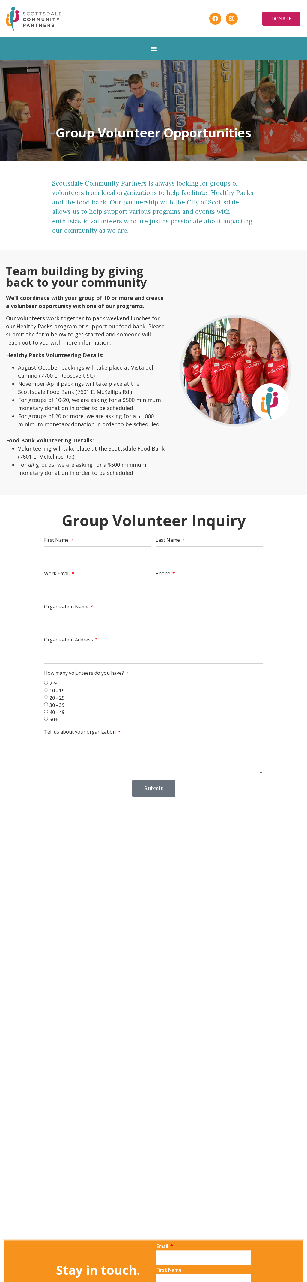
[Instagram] (232, 19)
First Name (57, 540)
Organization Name (67, 607)
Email (162, 1246)
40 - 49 (56, 712)
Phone (163, 573)
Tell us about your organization (80, 732)
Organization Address (69, 640)
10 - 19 (56, 690)
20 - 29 (56, 698)
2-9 (53, 683)
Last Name (168, 540)
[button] (153, 48)
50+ (53, 719)
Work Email (57, 573)
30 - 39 (56, 705)
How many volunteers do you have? (84, 673)
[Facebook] (215, 19)
